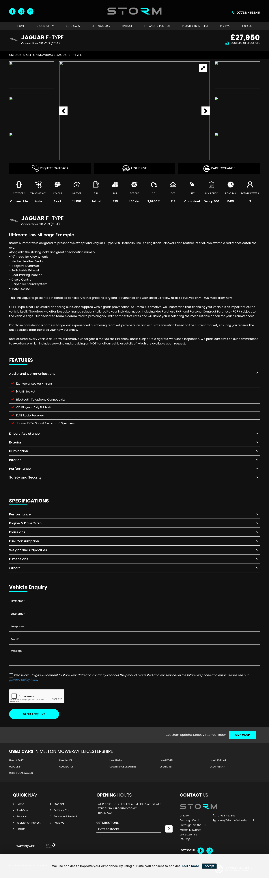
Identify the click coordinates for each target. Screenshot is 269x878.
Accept (209, 866)
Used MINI (165, 766)
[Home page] (134, 11)
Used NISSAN (217, 766)
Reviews (225, 26)
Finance (127, 26)
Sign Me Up (242, 735)
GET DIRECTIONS (107, 822)
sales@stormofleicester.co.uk (236, 820)
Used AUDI (65, 760)
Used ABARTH (17, 760)
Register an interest (195, 26)
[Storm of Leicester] (198, 808)
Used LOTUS (66, 766)
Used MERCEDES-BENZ (122, 766)
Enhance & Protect (157, 26)
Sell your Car (101, 26)
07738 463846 (248, 12)
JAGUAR (62, 55)
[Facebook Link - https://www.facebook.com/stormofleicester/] (12, 11)
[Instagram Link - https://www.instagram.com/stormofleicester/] (21, 11)
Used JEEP (15, 766)
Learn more (190, 866)
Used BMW (115, 760)
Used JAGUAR (218, 760)
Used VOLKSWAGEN (21, 773)
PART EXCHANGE (223, 168)
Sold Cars (73, 26)
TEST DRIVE (139, 168)
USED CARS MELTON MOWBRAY (31, 55)
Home (21, 26)
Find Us (247, 26)
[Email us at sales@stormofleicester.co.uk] (30, 11)
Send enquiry (34, 714)
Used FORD (166, 760)
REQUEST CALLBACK (54, 168)
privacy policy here (23, 680)
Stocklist (43, 26)
